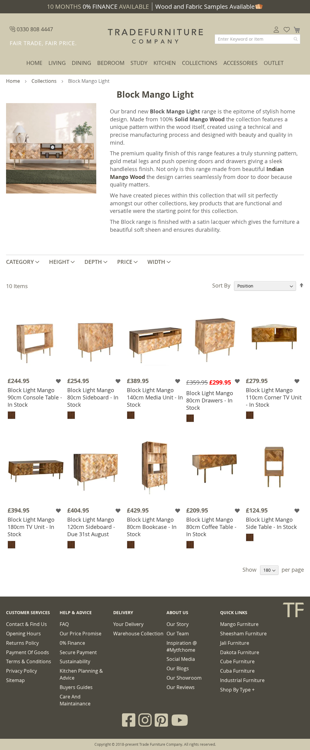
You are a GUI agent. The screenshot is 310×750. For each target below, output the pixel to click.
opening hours (23, 633)
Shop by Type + (237, 689)
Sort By (221, 285)
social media (181, 659)
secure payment (78, 652)
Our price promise (80, 633)
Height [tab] (59, 261)
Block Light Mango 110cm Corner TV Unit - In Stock (274, 397)
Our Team (178, 633)
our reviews (181, 687)
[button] (59, 381)
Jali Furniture (234, 643)
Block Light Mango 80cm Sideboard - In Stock (92, 397)
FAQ (64, 624)
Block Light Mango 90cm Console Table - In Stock (35, 397)
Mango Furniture (239, 624)
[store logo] (155, 36)
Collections (199, 62)
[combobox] (257, 39)
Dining (81, 62)
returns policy (22, 643)
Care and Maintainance (75, 700)
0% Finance (72, 643)
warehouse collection (138, 633)
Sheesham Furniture (243, 633)
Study (138, 62)
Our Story (178, 624)
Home (34, 62)
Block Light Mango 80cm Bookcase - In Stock (151, 527)
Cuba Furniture (237, 671)
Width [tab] (156, 261)
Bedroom (110, 62)
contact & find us (26, 624)
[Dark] (11, 415)
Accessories (240, 62)
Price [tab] (124, 261)
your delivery (128, 624)
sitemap (15, 680)
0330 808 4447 (34, 29)
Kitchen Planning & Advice (81, 674)
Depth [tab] (93, 261)
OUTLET (274, 62)
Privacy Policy (21, 671)
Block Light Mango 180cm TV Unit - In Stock (31, 527)
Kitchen (164, 62)
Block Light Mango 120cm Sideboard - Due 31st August (91, 527)
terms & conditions (28, 661)
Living (57, 62)
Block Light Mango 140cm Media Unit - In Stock (155, 397)
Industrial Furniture (242, 680)
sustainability (75, 661)
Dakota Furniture (239, 652)
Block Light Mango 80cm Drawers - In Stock (209, 400)
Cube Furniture (237, 661)
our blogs (178, 668)
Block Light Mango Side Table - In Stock (271, 523)
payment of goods (27, 652)
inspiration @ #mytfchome (182, 646)
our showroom (184, 677)
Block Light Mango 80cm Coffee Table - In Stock (211, 527)
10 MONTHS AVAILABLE (98, 6)
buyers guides (76, 687)
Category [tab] (20, 261)
